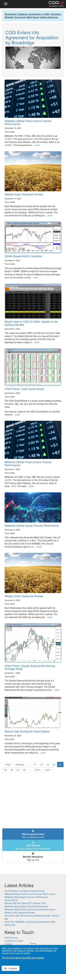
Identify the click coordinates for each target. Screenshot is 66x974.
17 (36, 764)
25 (25, 769)
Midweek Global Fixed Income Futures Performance (28, 122)
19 (49, 764)
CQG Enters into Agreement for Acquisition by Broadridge (31, 37)
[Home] (56, 4)
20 (55, 764)
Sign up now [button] (33, 858)
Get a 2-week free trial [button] (33, 836)
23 (12, 769)
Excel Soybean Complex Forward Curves (25, 890)
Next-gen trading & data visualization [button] (33, 847)
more (37, 145)
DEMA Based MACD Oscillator (23, 256)
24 (19, 769)
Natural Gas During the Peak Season (27, 731)
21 (61, 765)
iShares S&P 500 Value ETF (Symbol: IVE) (25, 903)
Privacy (33, 943)
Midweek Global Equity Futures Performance (32, 525)
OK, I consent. (10, 968)
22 (6, 769)
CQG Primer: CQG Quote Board (24, 389)
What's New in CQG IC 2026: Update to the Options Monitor (31, 323)
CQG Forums (11, 937)
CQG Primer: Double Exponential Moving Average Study (30, 667)
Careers (8, 943)
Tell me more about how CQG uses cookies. (23, 957)
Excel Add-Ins (11, 900)
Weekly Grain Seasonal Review (24, 194)
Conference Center (14, 940)
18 (42, 764)
